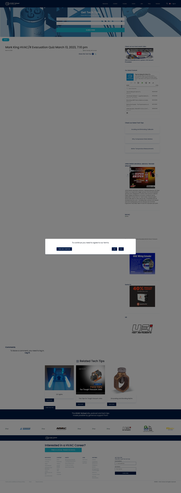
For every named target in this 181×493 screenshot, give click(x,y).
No (121, 249)
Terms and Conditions (64, 249)
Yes (114, 249)
